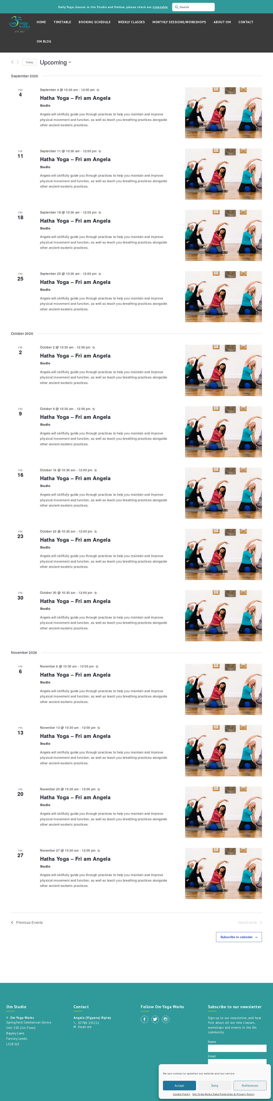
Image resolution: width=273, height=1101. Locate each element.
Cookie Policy (181, 1094)
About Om (222, 22)
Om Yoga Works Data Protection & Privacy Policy (223, 1094)
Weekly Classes (131, 22)
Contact (245, 22)
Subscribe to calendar (237, 937)
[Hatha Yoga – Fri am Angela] (223, 112)
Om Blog (44, 41)
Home (41, 22)
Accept (179, 1086)
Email (212, 1056)
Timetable (62, 22)
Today (29, 62)
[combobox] (193, 7)
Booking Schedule (95, 22)
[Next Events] (18, 62)
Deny (214, 1086)
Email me (85, 1027)
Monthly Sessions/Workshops (179, 22)
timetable (160, 7)
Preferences (250, 1086)
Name (212, 1041)
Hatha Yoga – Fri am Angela (75, 97)
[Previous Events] (12, 62)
